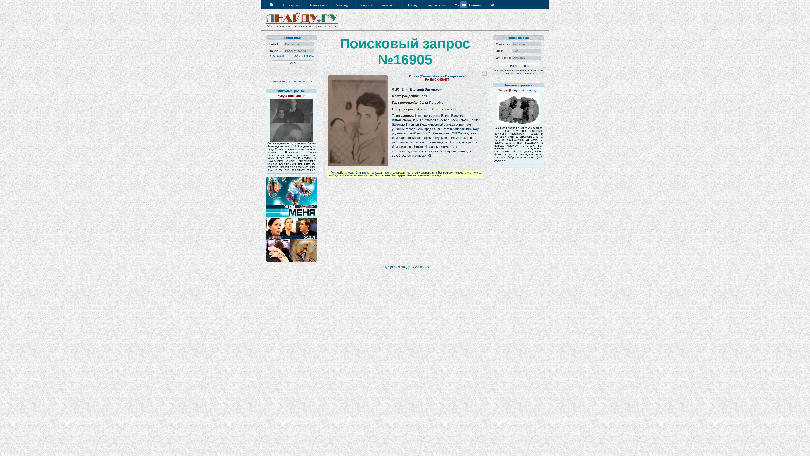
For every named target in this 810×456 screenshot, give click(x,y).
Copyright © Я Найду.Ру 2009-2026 (405, 267)
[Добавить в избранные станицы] (484, 73)
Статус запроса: (422, 109)
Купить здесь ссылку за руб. (292, 81)
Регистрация (276, 55)
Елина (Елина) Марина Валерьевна (436, 76)
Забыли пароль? (304, 55)
